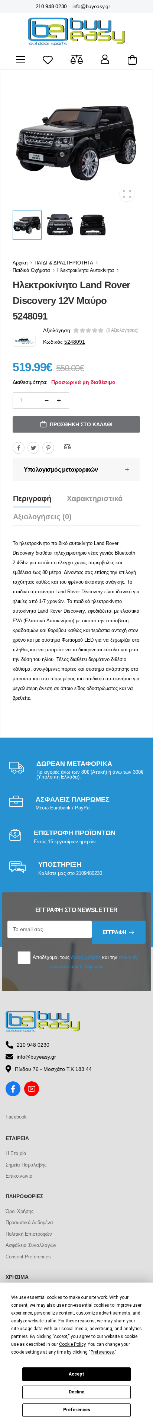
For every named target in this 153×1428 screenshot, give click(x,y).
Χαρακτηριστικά (95, 498)
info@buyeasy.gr (91, 6)
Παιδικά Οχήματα (31, 270)
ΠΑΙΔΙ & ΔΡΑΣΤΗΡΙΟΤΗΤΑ (64, 263)
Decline (76, 1392)
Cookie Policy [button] (72, 1344)
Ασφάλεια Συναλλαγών (31, 1245)
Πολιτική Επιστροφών (29, 1234)
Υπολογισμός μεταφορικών (61, 469)
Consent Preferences (28, 1256)
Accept (76, 1374)
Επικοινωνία (19, 1176)
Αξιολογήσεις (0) (42, 517)
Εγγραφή (114, 932)
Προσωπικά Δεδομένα (29, 1222)
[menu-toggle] (20, 59)
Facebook (16, 1117)
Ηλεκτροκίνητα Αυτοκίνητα (85, 270)
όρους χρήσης (86, 957)
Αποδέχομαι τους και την (84, 961)
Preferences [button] (102, 1352)
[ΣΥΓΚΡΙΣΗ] (67, 446)
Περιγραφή (32, 498)
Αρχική (20, 263)
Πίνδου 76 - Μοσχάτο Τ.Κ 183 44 (53, 1069)
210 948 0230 (51, 6)
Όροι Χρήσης (19, 1211)
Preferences (76, 1409)
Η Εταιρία (16, 1153)
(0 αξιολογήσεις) (122, 330)
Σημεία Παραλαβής (26, 1165)
